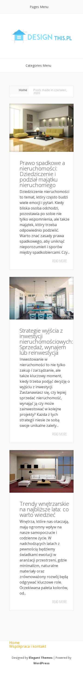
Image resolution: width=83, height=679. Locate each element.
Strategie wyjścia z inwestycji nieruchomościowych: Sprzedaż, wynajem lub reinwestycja (46, 341)
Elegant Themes (41, 658)
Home (23, 90)
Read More (59, 261)
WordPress (41, 663)
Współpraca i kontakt (27, 646)
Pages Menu (39, 7)
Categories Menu (38, 65)
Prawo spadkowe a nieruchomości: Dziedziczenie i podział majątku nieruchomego (42, 174)
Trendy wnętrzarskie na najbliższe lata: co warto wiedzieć (44, 509)
